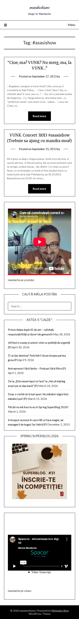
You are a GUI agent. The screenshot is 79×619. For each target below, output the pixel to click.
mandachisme (39, 7)
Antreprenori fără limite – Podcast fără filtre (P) (37, 368)
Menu (71, 24)
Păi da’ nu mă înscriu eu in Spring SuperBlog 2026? (38, 407)
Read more (39, 116)
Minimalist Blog (60, 610)
